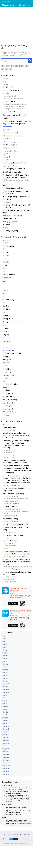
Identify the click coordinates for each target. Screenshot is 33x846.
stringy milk (5, 757)
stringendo (5, 672)
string (3, 636)
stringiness (5, 720)
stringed (4, 644)
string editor (5, 768)
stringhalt (4, 675)
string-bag (5, 664)
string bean (5, 692)
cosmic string (16, 485)
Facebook (27, 834)
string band (5, 684)
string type (5, 701)
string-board (5, 740)
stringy (4, 641)
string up (14, 515)
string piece (5, 734)
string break (5, 729)
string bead (5, 689)
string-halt (5, 709)
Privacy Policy (6, 834)
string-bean (5, 706)
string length (5, 771)
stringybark (5, 723)
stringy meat (5, 754)
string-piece (5, 743)
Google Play (17, 834)
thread (14, 503)
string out (4, 658)
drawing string (16, 569)
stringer (4, 647)
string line (5, 695)
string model (5, 732)
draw (17, 503)
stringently (5, 717)
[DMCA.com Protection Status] (13, 839)
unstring (13, 546)
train (13, 457)
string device (6, 765)
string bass (5, 686)
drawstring (6, 559)
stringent (4, 653)
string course (6, 763)
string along (15, 521)
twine (13, 430)
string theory (5, 774)
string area (5, 681)
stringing (4, 655)
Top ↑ (4, 839)
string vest (5, 703)
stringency (5, 669)
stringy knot (5, 751)
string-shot (5, 715)
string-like (5, 712)
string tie (4, 661)
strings (4, 638)
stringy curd (5, 749)
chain (5, 572)
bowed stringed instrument (13, 552)
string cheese (6, 760)
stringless (5, 678)
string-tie (4, 667)
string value (5, 737)
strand (14, 581)
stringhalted (5, 746)
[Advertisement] (16, 25)
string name (5, 698)
